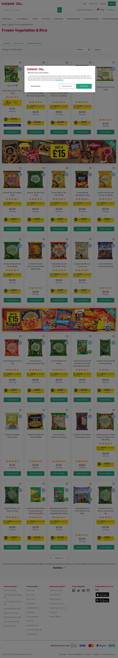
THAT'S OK (84, 86)
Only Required (35, 86)
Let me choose (67, 86)
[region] (59, 79)
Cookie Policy (59, 80)
